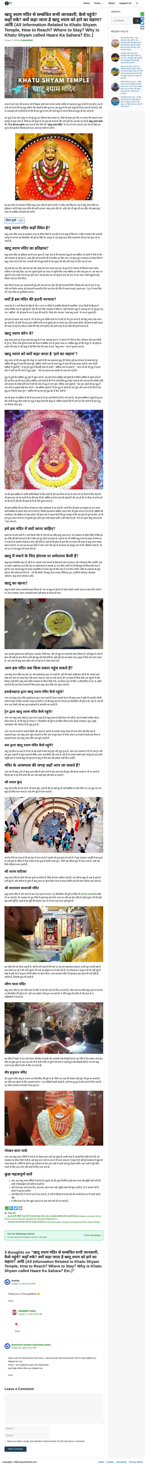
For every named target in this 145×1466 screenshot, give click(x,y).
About (111, 3)
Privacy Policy (136, 1462)
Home (87, 3)
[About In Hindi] (8, 3)
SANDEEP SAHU (27, 1311)
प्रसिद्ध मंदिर (12, 1213)
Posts (97, 3)
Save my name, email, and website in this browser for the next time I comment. (46, 1441)
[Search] (137, 21)
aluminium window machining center (31, 1345)
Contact (110, 1462)
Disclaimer (121, 1462)
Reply (10, 1301)
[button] (137, 3)
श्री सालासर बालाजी (86, 894)
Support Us (125, 3)
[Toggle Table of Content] (19, 220)
